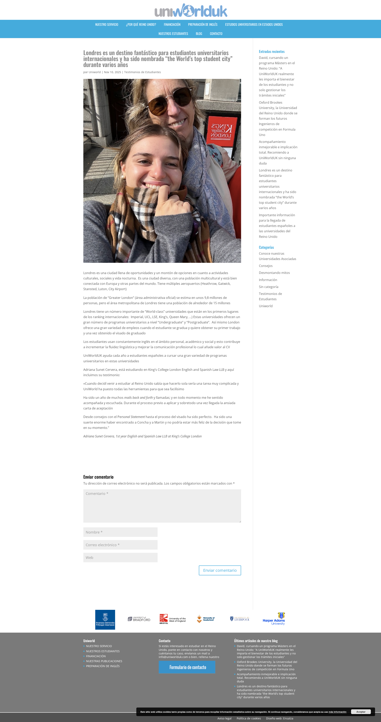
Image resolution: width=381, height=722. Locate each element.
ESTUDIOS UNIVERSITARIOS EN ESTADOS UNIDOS (254, 24)
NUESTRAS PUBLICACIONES (104, 661)
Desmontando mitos (274, 273)
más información (337, 711)
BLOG (199, 33)
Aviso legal (224, 718)
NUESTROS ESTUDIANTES (173, 33)
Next (284, 620)
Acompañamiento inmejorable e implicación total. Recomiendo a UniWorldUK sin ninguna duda (278, 152)
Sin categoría (268, 287)
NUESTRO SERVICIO (106, 24)
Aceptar (361, 711)
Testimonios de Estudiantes (142, 72)
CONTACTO (216, 33)
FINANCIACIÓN (172, 24)
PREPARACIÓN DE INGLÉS (202, 24)
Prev (96, 620)
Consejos (266, 266)
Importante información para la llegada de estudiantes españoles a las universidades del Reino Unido (277, 226)
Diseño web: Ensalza (279, 718)
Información (268, 280)
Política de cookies (249, 718)
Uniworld (95, 72)
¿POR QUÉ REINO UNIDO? (141, 24)
